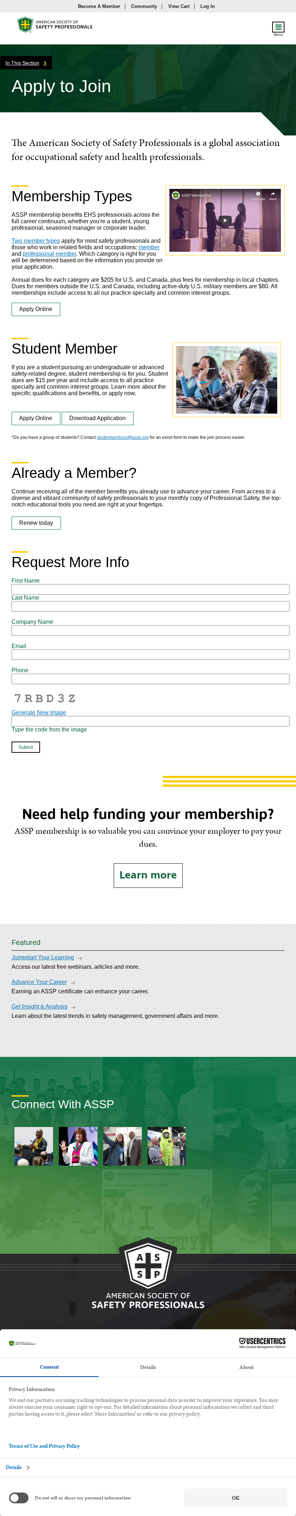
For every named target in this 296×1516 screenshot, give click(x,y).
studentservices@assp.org (123, 437)
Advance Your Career (39, 982)
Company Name (32, 622)
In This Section (22, 63)
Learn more (148, 875)
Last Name (25, 598)
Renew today (36, 523)
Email (19, 646)
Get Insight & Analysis (40, 1006)
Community (144, 6)
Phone (20, 670)
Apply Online (35, 309)
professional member (49, 254)
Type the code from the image (49, 729)
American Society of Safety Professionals (55, 27)
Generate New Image (39, 712)
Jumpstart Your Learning (43, 957)
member (149, 247)
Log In (207, 6)
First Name (26, 581)
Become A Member (99, 6)
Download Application (97, 418)
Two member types (36, 241)
